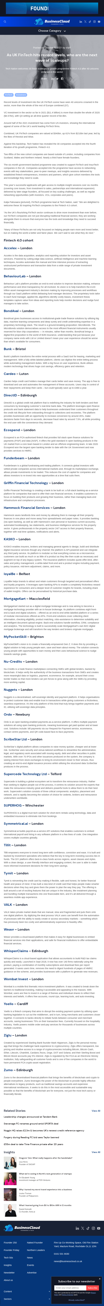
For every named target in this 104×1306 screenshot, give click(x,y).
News (30, 1257)
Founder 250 (10, 1242)
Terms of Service (67, 1295)
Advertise (32, 1272)
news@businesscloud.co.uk (68, 1261)
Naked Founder (35, 1242)
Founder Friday (11, 1250)
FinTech (8, 95)
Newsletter (9, 1272)
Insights (8, 1265)
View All (96, 1110)
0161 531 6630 (61, 1254)
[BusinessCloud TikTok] (90, 21)
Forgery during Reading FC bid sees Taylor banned (31, 1137)
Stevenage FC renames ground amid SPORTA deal (31, 1123)
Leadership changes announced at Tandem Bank (30, 1116)
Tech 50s (8, 1257)
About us (8, 1280)
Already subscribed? (76, 1300)
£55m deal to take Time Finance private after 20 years (33, 1144)
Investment (21, 95)
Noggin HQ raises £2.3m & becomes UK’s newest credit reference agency (44, 1130)
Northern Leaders (36, 1250)
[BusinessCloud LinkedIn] (81, 21)
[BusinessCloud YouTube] (99, 21)
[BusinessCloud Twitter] (85, 21)
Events (30, 1265)
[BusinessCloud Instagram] (94, 21)
